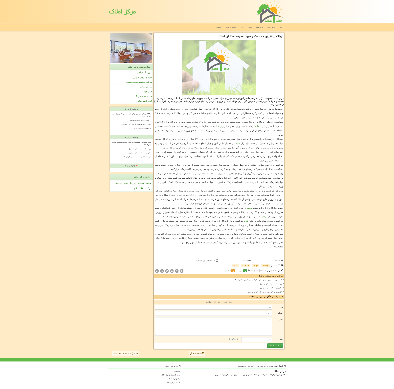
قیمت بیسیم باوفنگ (143, 96)
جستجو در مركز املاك (173, 382)
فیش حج (148, 91)
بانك (136, 188)
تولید (256, 265)
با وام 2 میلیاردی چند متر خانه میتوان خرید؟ (137, 156)
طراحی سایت (146, 87)
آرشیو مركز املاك (174, 378)
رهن (250, 27)
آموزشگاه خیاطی (144, 72)
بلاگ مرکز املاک (231, 27)
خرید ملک (259, 27)
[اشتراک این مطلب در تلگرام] (172, 271)
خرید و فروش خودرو (142, 77)
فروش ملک (271, 27)
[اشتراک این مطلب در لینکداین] (162, 271)
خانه (281, 27)
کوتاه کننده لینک (145, 101)
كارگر (246, 221)
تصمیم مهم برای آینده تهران (142, 128)
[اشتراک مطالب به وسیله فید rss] (157, 271)
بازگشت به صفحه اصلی (124, 353)
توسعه (249, 208)
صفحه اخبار (195, 353)
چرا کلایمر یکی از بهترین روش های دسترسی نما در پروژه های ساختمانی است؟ (132, 115)
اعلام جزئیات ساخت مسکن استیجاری (271, 287)
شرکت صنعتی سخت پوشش (139, 82)
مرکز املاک (122, 11)
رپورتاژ (133, 183)
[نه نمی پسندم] (233, 270)
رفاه (220, 126)
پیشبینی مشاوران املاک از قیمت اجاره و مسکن (136, 124)
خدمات (258, 126)
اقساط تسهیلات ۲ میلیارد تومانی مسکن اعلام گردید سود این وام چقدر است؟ (258, 279)
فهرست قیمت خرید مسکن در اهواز (271, 283)
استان (149, 183)
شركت (148, 188)
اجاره (242, 27)
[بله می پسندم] (245, 270)
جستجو (218, 27)
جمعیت (245, 265)
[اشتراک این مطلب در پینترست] (167, 271)
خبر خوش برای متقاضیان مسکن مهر (140, 120)
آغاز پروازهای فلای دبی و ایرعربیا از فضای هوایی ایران (265, 291)
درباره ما (177, 371)
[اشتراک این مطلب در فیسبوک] (181, 271)
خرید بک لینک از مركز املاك (170, 375)
